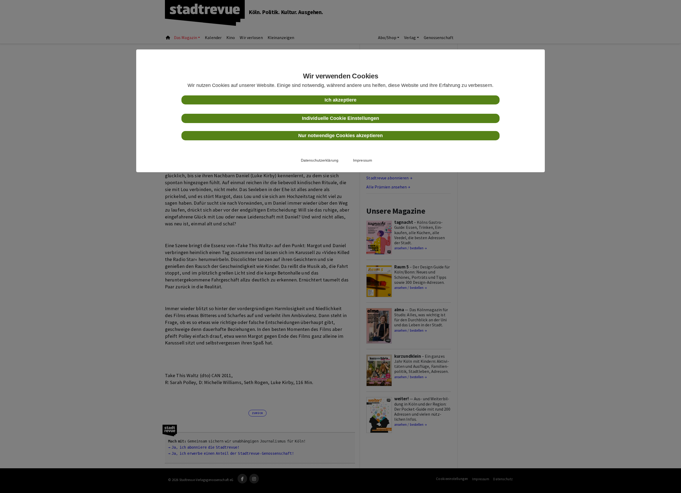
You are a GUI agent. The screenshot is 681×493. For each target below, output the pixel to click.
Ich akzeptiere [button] (340, 100)
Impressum (362, 160)
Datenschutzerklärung (319, 160)
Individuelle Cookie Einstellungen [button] (340, 118)
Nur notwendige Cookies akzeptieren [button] (340, 135)
